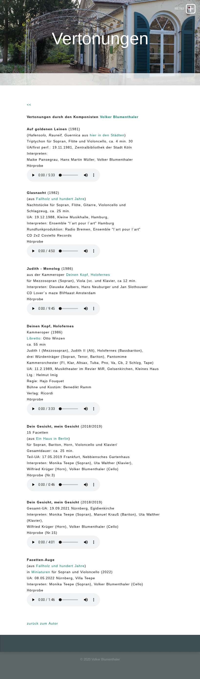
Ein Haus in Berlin (52, 438)
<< (29, 105)
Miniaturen (40, 572)
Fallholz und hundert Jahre (60, 199)
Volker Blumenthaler (119, 117)
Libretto (33, 338)
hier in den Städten (107, 135)
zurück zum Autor (42, 623)
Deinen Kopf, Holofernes (88, 275)
